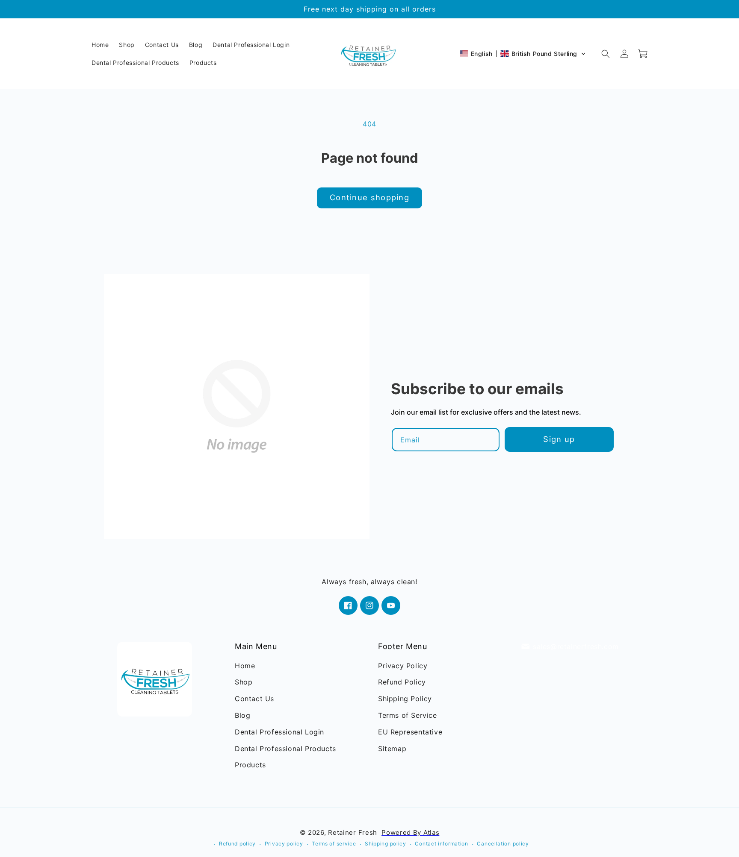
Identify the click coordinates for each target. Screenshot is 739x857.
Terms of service (334, 843)
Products (250, 765)
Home (245, 665)
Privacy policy (284, 843)
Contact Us (254, 699)
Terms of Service (407, 715)
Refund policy (237, 843)
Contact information (441, 843)
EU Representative (410, 732)
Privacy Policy (402, 665)
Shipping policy (385, 843)
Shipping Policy (405, 699)
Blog (242, 715)
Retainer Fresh (352, 832)
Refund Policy (402, 682)
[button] (522, 54)
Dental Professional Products (285, 748)
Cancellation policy (503, 843)
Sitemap (392, 748)
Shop (243, 682)
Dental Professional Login (279, 732)
